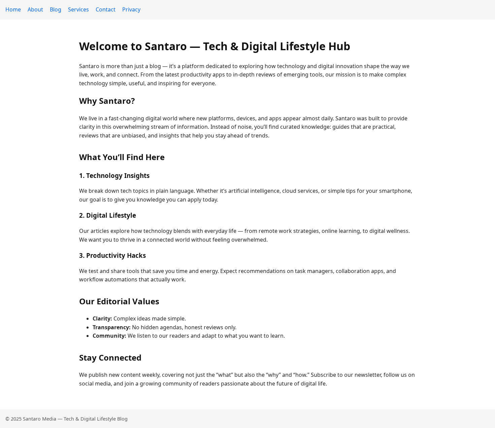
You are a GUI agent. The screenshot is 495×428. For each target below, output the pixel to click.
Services (78, 9)
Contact (106, 9)
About (35, 9)
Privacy (131, 9)
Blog (55, 9)
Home (13, 9)
